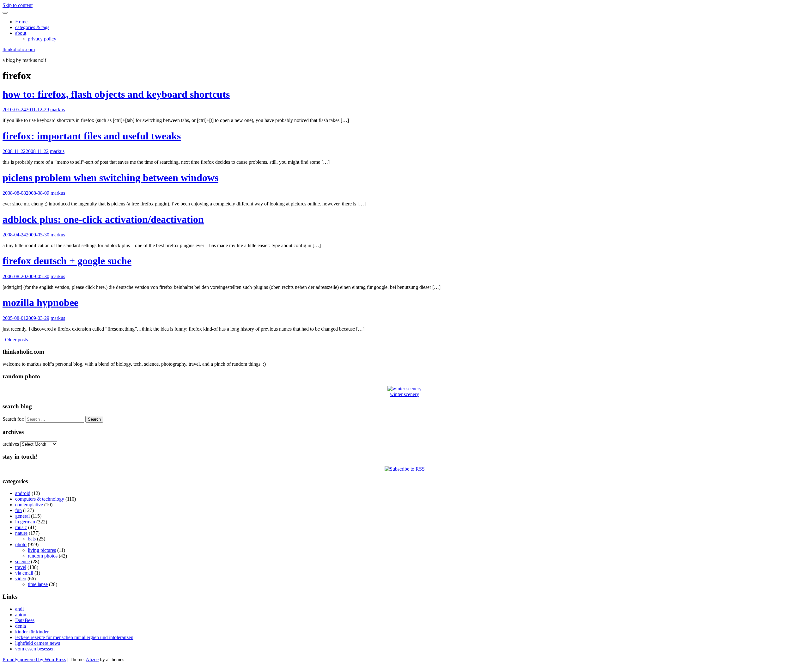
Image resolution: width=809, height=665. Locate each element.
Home (21, 21)
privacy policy (42, 38)
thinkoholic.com (19, 49)
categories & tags (32, 27)
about (20, 33)
